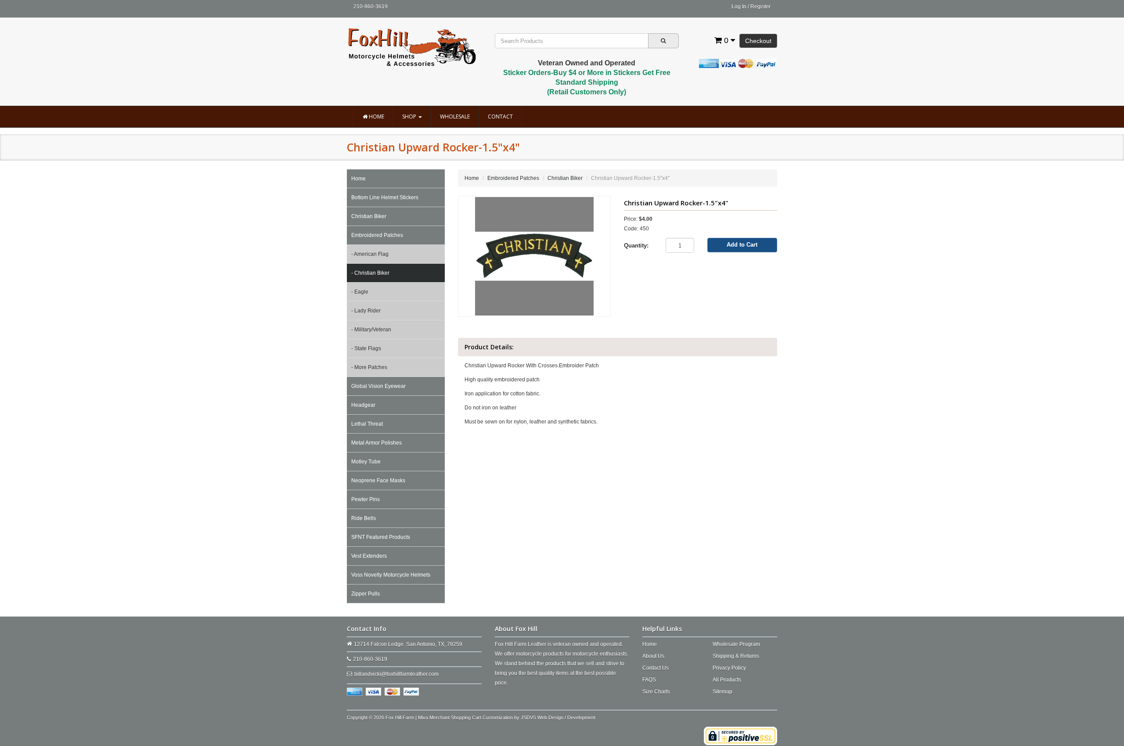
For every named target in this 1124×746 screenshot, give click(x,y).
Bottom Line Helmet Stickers (384, 197)
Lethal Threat (367, 424)
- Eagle (359, 292)
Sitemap (722, 692)
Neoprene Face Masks (378, 480)
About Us (653, 656)
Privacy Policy (729, 668)
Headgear (363, 405)
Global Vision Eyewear (378, 386)
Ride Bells (363, 518)
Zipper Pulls (365, 594)
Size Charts (656, 692)
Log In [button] (738, 7)
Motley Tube (366, 462)
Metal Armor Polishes (376, 443)
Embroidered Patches (377, 235)
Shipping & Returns (736, 656)
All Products (727, 680)
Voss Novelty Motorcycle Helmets (390, 575)
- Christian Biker (370, 273)
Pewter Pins (365, 499)
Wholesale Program (736, 644)
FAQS (649, 680)
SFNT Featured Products (380, 537)
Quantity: (636, 245)
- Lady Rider (366, 311)
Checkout (758, 40)
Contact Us (655, 668)
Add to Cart (742, 244)
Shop (410, 116)
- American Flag (370, 254)
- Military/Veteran (371, 329)
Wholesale (455, 116)
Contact (500, 116)
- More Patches (369, 367)
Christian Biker (368, 216)
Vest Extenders (369, 556)
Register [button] (760, 7)
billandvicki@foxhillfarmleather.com (396, 674)
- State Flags (366, 348)
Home (375, 116)
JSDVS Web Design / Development (558, 717)
